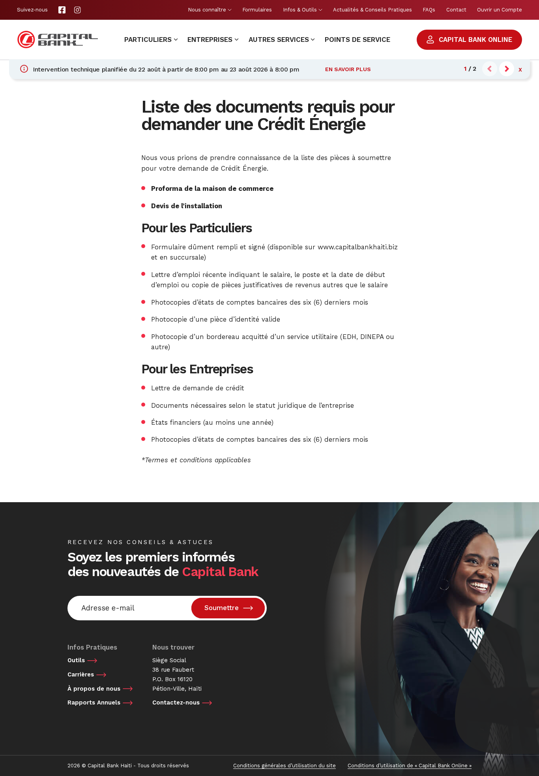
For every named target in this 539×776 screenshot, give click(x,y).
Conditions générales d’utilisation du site (284, 765)
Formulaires (257, 10)
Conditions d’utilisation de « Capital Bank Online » (410, 765)
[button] (506, 68)
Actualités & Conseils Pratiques (372, 10)
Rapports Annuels (93, 702)
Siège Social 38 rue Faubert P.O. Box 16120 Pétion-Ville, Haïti (177, 674)
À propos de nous (93, 688)
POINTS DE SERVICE (357, 39)
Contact (456, 10)
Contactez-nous (176, 702)
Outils (76, 660)
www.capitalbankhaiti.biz (358, 247)
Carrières (80, 674)
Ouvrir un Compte (499, 10)
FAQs (429, 10)
